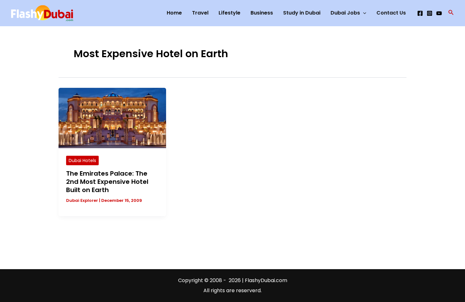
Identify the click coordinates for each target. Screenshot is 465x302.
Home (174, 12)
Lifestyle (229, 12)
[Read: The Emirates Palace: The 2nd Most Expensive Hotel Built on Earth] (112, 117)
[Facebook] (420, 13)
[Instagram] (429, 13)
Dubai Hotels (82, 160)
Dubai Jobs (345, 12)
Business (262, 12)
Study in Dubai (301, 12)
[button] (451, 13)
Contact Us (391, 12)
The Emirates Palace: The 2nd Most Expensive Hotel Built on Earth (107, 181)
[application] (363, 13)
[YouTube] (439, 13)
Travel (200, 12)
